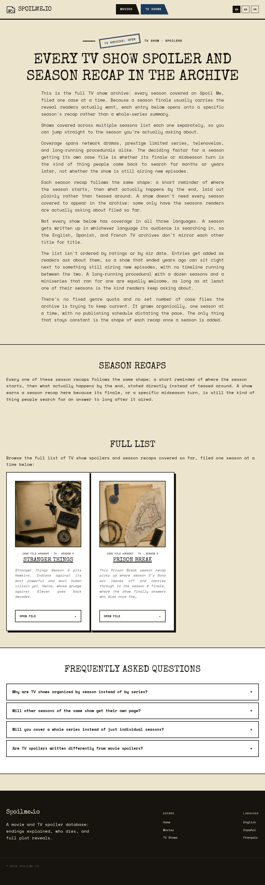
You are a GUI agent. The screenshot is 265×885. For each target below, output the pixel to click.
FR (254, 9)
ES (245, 9)
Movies (126, 9)
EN (236, 9)
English (249, 822)
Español (249, 829)
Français (250, 837)
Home (166, 822)
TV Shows (153, 9)
